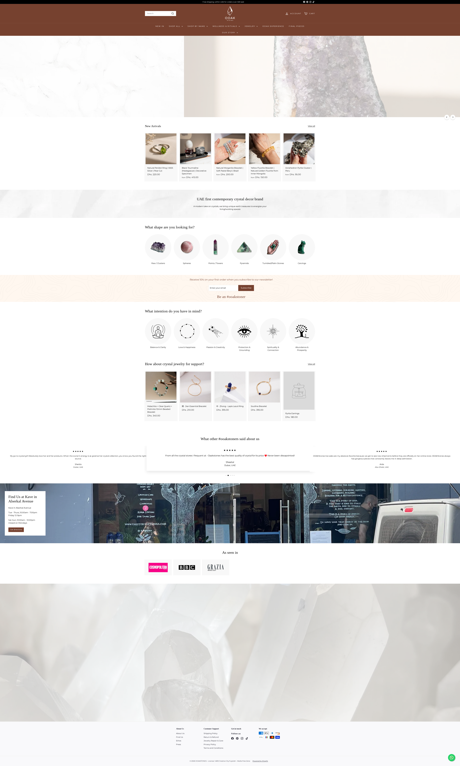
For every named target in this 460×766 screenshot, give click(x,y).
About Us (180, 733)
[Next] (452, 117)
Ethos (178, 741)
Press (178, 744)
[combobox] (160, 13)
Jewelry (250, 26)
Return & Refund (211, 737)
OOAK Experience (273, 26)
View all (311, 126)
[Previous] (446, 117)
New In (159, 26)
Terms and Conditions (213, 748)
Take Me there (33, 85)
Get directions (16, 529)
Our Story (229, 32)
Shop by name (197, 26)
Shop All (175, 26)
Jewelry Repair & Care (213, 741)
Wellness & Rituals (225, 26)
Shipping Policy (210, 733)
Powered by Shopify (260, 761)
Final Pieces (297, 26)
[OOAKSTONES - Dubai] (230, 513)
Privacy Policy (210, 744)
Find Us (179, 737)
